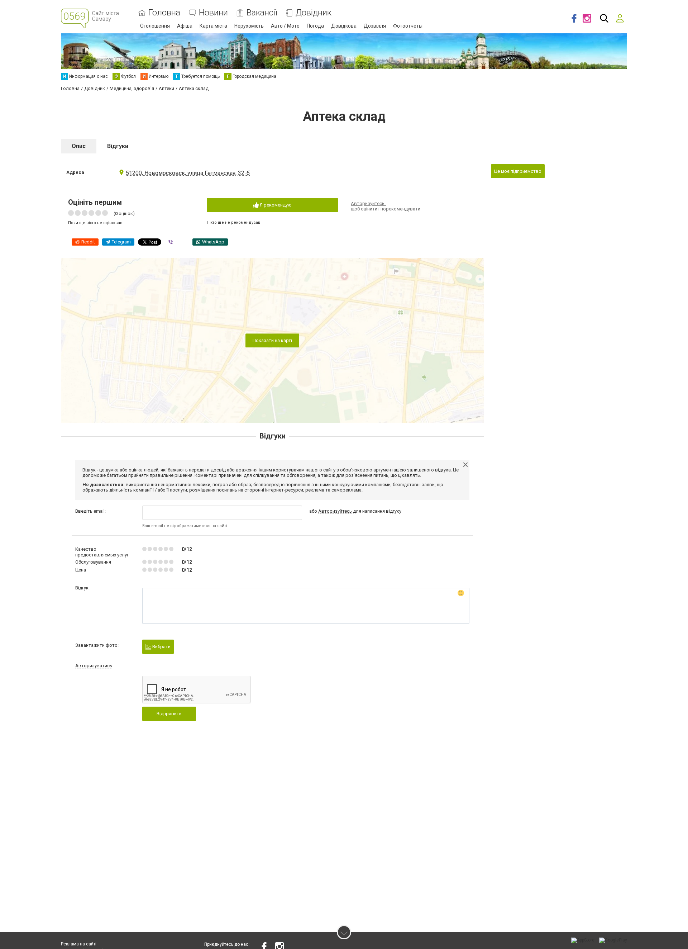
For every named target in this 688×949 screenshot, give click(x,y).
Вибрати (161, 646)
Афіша (184, 26)
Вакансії (262, 13)
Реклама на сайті (78, 943)
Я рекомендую (275, 205)
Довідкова (344, 26)
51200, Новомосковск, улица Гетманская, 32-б (188, 173)
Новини (213, 13)
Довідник (313, 13)
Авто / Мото (285, 26)
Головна (164, 13)
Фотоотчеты (407, 26)
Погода (315, 26)
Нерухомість (249, 26)
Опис (79, 146)
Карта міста (213, 26)
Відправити (169, 713)
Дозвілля (375, 26)
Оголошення (155, 26)
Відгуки (117, 146)
